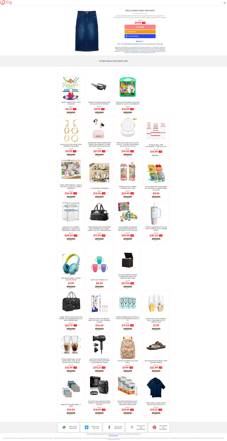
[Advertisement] (156, 92)
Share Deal (130, 32)
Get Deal (140, 27)
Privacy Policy (113, 436)
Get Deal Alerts (133, 36)
